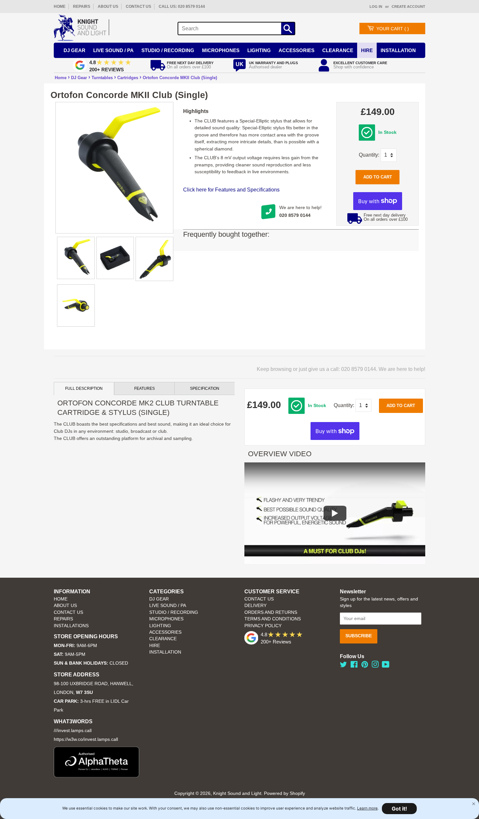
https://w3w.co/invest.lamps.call (86, 739)
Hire (367, 50)
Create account (408, 6)
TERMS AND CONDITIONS (272, 618)
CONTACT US (138, 6)
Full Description (84, 388)
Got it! (399, 808)
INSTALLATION (398, 50)
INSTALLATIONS (71, 625)
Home (60, 77)
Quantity (368, 155)
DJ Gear (74, 50)
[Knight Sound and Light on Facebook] (354, 665)
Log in (376, 6)
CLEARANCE (163, 638)
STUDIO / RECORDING (173, 612)
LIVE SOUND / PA (167, 605)
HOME (59, 6)
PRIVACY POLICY (263, 625)
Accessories (296, 50)
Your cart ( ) (392, 28)
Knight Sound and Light (237, 793)
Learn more (367, 808)
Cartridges (127, 77)
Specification (204, 388)
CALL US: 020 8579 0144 (182, 6)
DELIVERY (255, 605)
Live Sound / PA (113, 50)
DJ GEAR (159, 599)
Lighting (259, 50)
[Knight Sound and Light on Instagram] (375, 665)
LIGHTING (160, 625)
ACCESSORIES (165, 632)
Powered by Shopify (284, 793)
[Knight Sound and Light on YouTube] (385, 665)
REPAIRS (81, 6)
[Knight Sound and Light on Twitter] (343, 665)
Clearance (337, 50)
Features (144, 388)
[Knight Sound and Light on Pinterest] (364, 665)
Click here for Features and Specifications (231, 189)
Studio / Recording (167, 50)
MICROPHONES (166, 618)
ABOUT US (108, 6)
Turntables (102, 77)
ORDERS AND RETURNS (270, 612)
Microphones (221, 50)
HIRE (154, 645)
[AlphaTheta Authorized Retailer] (96, 775)
